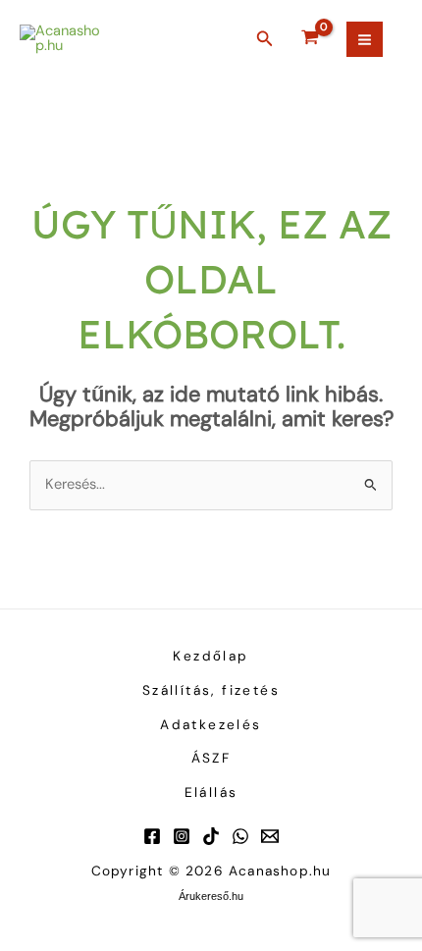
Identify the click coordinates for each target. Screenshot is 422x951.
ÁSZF (211, 757)
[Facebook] (152, 836)
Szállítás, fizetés (211, 690)
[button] (265, 39)
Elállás (211, 792)
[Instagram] (181, 836)
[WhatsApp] (240, 836)
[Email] (270, 836)
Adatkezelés (210, 724)
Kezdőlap (210, 655)
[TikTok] (211, 836)
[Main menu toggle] (364, 40)
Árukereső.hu (211, 896)
